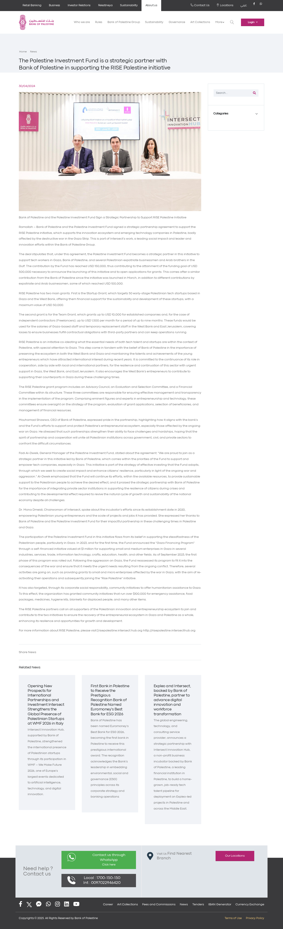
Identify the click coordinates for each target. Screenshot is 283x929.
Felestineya (105, 5)
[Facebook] (254, 5)
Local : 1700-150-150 (102, 878)
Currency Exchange (249, 904)
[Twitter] (29, 904)
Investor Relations (79, 5)
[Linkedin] (66, 904)
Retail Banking (32, 5)
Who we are (82, 22)
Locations (226, 5)
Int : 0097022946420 (101, 883)
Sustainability (129, 5)
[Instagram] (57, 904)
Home (23, 52)
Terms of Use (233, 918)
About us (151, 5)
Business (54, 5)
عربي (243, 5)
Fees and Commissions (159, 904)
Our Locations (235, 855)
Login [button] (251, 22)
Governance (177, 22)
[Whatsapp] (261, 5)
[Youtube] (76, 904)
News (33, 52)
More (219, 22)
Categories (220, 113)
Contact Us (201, 5)
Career (108, 904)
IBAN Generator (219, 904)
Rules (98, 22)
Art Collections (200, 22)
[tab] (236, 113)
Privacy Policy (255, 918)
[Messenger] (39, 904)
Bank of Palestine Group (123, 22)
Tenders (198, 904)
